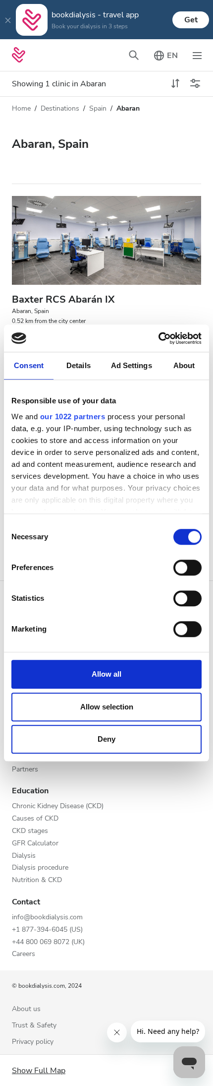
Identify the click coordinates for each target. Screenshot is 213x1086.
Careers (23, 954)
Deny (106, 739)
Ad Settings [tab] (131, 365)
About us (26, 1009)
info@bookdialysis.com (47, 917)
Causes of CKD (35, 819)
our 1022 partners (73, 416)
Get (191, 19)
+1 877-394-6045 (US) (47, 930)
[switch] (187, 567)
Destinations (60, 108)
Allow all (106, 674)
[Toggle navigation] (197, 55)
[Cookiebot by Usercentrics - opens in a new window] (158, 338)
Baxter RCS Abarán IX (63, 299)
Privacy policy (32, 1042)
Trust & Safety (34, 1026)
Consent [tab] (29, 365)
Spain (97, 108)
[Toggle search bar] (134, 55)
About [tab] (184, 365)
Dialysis (24, 856)
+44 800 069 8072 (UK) (48, 942)
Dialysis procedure (40, 868)
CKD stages (30, 831)
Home (21, 108)
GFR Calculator (35, 843)
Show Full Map (38, 1070)
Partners (25, 770)
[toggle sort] (175, 83)
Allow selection (106, 707)
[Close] (8, 20)
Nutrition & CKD (37, 880)
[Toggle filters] (195, 83)
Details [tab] (78, 365)
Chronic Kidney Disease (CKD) (58, 806)
